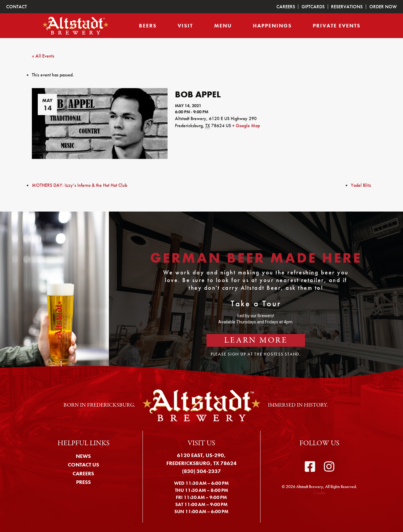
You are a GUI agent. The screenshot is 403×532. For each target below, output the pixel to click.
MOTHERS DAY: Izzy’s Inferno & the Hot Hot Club (79, 185)
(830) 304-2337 (201, 471)
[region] (201, 295)
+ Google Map (246, 125)
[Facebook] (310, 467)
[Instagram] (329, 467)
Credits (319, 492)
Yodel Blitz (361, 185)
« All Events (43, 56)
